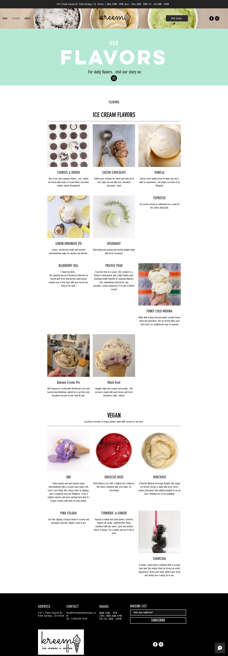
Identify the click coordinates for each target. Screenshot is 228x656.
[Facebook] (211, 18)
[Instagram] (217, 18)
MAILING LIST (138, 606)
